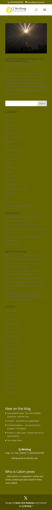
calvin (10, 63)
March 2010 (10, 392)
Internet (27, 67)
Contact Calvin (26, 299)
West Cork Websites (25, 503)
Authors (9, 171)
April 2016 (10, 315)
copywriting (10, 167)
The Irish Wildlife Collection (18, 206)
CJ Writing (26, 506)
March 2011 (10, 370)
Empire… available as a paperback (21, 224)
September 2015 (13, 323)
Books (8, 146)
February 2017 (12, 310)
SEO (20, 67)
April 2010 (10, 388)
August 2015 (11, 328)
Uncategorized (12, 158)
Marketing (10, 124)
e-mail (8, 128)
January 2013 (11, 349)
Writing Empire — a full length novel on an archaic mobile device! (25, 285)
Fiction (8, 197)
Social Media (36, 63)
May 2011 (9, 362)
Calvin (8, 263)
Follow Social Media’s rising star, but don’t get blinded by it (24, 59)
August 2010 (11, 375)
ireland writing (12, 255)
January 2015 (11, 336)
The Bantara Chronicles (16, 188)
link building (11, 201)
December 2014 (12, 340)
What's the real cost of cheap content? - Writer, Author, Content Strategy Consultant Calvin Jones (25, 296)
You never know (12, 244)
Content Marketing (14, 137)
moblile (8, 154)
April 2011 (10, 366)
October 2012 (11, 353)
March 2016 (10, 319)
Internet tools (11, 184)
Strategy (9, 141)
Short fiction (11, 180)
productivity (10, 193)
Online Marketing (13, 150)
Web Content (11, 67)
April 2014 (10, 345)
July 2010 (9, 379)
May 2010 (9, 383)
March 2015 (10, 332)
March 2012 (10, 358)
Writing (8, 163)
